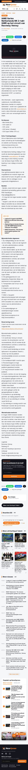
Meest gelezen (7, 682)
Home (3, 13)
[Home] (9, 4)
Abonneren (22, 733)
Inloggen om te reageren (11, 523)
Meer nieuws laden (14, 674)
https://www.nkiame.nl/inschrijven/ (12, 329)
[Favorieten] (16, 9)
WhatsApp (10, 37)
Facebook (18, 37)
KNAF (13, 13)
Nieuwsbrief (5, 766)
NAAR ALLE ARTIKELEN (14, 6)
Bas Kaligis (7, 28)
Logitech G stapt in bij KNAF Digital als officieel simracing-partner (14, 220)
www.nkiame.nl (21, 109)
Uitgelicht (17, 682)
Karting (8, 13)
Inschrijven (14, 476)
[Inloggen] (19, 9)
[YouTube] (2, 753)
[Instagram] (10, 753)
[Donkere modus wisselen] (22, 9)
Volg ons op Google (17, 40)
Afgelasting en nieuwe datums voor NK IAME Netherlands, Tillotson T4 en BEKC (14, 225)
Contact (18, 765)
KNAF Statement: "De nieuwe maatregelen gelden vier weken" (14, 231)
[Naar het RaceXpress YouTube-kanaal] (14, 736)
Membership (5, 765)
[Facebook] (6, 753)
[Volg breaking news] (14, 9)
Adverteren (12, 765)
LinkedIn (5, 40)
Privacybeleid (12, 766)
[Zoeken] (25, 9)
